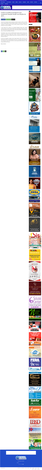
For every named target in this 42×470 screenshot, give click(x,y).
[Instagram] (40, 0)
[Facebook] (38, 0)
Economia (6, 3)
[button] (41, 3)
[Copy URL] (17, 19)
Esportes (2, 3)
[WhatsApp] (3, 51)
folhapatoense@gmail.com (22, 462)
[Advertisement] (27, 7)
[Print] (5, 51)
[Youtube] (41, 0)
